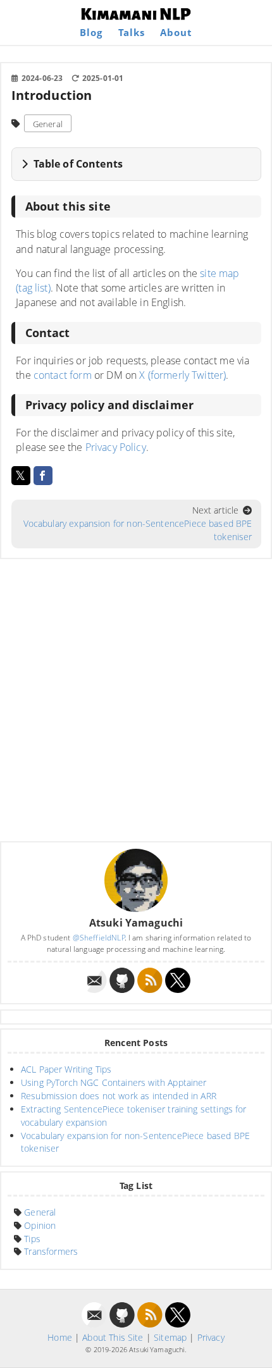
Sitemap (170, 1337)
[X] (20, 475)
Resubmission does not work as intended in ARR (118, 1096)
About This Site (112, 1337)
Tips (32, 1239)
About (176, 32)
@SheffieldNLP (99, 937)
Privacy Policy (115, 447)
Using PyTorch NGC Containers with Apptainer (114, 1082)
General (48, 124)
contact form (63, 375)
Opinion (40, 1225)
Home (59, 1337)
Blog (91, 32)
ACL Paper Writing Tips (66, 1069)
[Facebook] (43, 475)
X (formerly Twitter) (182, 375)
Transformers (51, 1251)
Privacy (211, 1337)
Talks (131, 32)
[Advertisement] (136, 700)
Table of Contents (78, 164)
